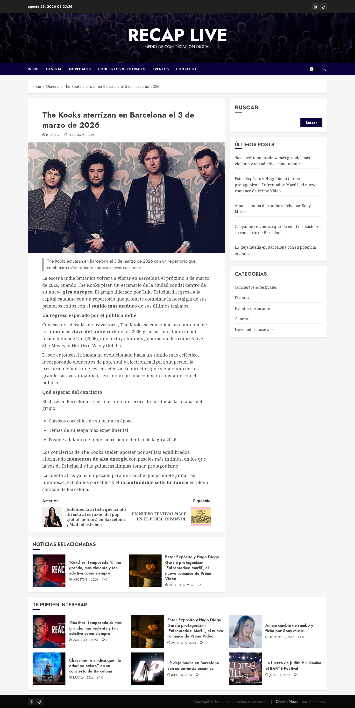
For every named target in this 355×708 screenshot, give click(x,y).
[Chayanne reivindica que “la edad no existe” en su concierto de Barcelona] (49, 668)
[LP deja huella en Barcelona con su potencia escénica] (147, 668)
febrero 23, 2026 (82, 135)
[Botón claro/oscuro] (314, 69)
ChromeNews (287, 701)
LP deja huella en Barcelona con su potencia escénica (193, 665)
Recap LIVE (177, 35)
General (54, 69)
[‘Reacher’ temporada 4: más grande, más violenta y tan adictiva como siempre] (49, 570)
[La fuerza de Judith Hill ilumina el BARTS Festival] (245, 668)
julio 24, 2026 (83, 678)
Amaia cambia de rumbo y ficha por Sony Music (289, 628)
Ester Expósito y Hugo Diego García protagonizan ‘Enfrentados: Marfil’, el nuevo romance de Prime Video (192, 568)
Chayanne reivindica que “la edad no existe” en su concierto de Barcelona (278, 229)
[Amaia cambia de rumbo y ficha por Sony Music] (245, 631)
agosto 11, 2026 (85, 580)
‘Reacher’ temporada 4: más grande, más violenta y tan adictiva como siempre (95, 568)
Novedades (80, 69)
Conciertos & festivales (121, 69)
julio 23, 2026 (181, 675)
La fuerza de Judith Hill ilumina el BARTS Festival (293, 665)
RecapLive (53, 135)
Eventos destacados (252, 308)
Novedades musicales (254, 329)
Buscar (246, 107)
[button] (324, 69)
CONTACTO (186, 69)
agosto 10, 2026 (181, 585)
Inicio (33, 69)
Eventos (161, 69)
